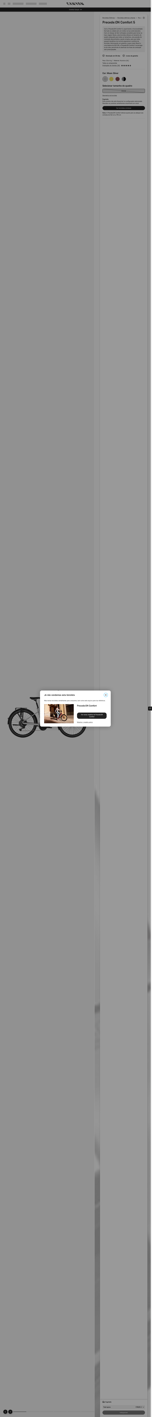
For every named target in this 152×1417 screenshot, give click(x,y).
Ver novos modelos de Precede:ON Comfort (92, 716)
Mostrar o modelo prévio (85, 722)
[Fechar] (106, 695)
